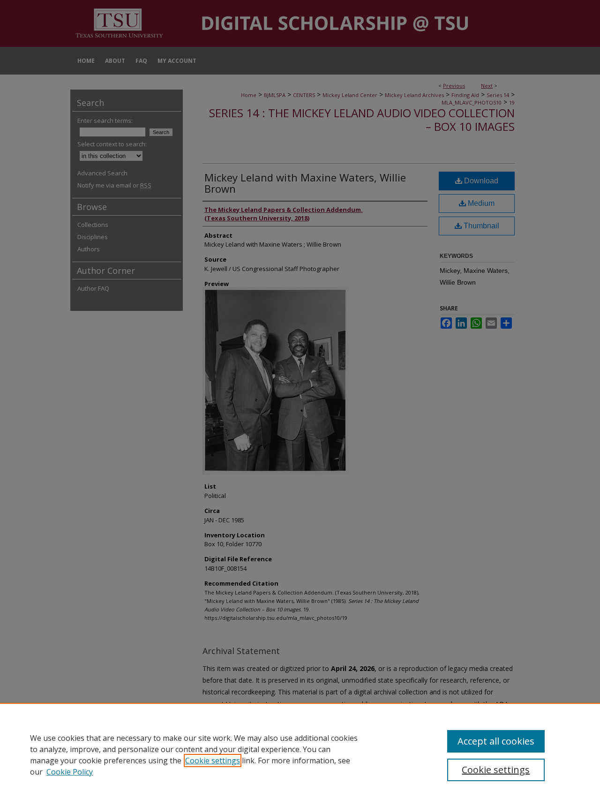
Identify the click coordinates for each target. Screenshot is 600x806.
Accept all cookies (496, 741)
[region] (300, 754)
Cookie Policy (69, 772)
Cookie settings (212, 760)
